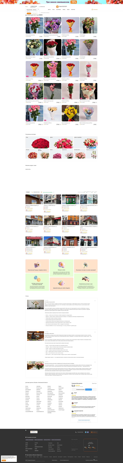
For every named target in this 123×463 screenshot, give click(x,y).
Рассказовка (61, 401)
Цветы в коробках (28, 448)
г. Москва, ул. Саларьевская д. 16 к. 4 (68, 226)
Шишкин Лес (39, 408)
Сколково (27, 404)
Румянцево (39, 403)
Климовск (27, 391)
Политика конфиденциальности (64, 460)
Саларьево (50, 403)
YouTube (79, 442)
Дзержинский (55, 456)
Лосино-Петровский (51, 394)
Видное (60, 386)
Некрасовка (61, 396)
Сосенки (38, 404)
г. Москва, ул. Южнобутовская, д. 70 (50, 247)
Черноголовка (28, 408)
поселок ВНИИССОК (29, 411)
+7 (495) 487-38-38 (33, 6)
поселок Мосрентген (40, 411)
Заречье (60, 389)
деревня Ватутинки (51, 409)
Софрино (49, 404)
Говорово (50, 456)
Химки (49, 406)
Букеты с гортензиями (29, 439)
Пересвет (60, 399)
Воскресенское (46, 456)
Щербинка (49, 408)
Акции (36, 448)
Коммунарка (50, 391)
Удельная (38, 406)
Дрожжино (38, 389)
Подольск (49, 401)
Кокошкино (38, 391)
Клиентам (36, 450)
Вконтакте (73, 442)
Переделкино (50, 399)
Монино (38, 396)
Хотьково (60, 406)
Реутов (26, 403)
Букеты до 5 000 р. (47, 439)
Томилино (60, 404)
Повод (26, 450)
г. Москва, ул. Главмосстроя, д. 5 (49, 205)
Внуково (41, 456)
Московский (50, 396)
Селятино (60, 403)
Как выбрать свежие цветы (49, 333)
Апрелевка (38, 386)
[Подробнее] (95, 301)
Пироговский (39, 401)
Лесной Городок (61, 409)
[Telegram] (86, 432)
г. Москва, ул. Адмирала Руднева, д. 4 (32, 205)
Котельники (61, 391)
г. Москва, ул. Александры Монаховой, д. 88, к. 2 (88, 247)
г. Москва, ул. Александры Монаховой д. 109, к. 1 (88, 205)
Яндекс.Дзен (73, 445)
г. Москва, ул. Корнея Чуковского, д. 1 (50, 226)
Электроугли (27, 409)
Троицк (26, 406)
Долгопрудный (28, 389)
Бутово (26, 386)
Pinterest (76, 445)
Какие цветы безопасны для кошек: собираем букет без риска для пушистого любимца (59, 363)
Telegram (76, 442)
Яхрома (38, 409)
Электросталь (61, 408)
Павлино (38, 399)
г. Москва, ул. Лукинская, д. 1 (30, 247)
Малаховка (27, 396)
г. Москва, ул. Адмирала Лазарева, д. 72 (69, 205)
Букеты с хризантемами (38, 439)
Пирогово (27, 401)
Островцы (27, 399)
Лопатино (38, 394)
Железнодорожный (51, 389)
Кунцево (26, 394)
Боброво (49, 386)
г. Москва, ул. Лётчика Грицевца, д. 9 (31, 226)
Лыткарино (61, 394)
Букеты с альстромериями (56, 439)
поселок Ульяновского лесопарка (51, 412)
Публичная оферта (54, 460)
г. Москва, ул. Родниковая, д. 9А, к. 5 (68, 247)
